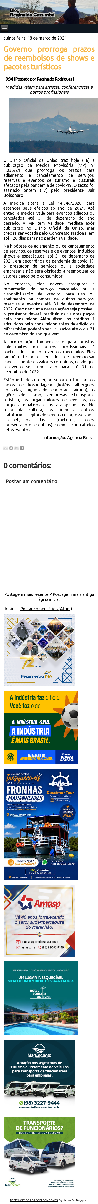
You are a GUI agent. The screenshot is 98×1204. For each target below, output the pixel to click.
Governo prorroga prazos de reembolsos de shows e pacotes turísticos (49, 58)
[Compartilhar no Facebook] (22, 448)
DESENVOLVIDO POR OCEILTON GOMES (34, 1200)
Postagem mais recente (26, 594)
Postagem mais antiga (73, 594)
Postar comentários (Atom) (46, 608)
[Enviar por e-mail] (5, 448)
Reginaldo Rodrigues (54, 78)
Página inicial (49, 597)
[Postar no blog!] (11, 448)
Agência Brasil (81, 437)
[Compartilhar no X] (16, 448)
